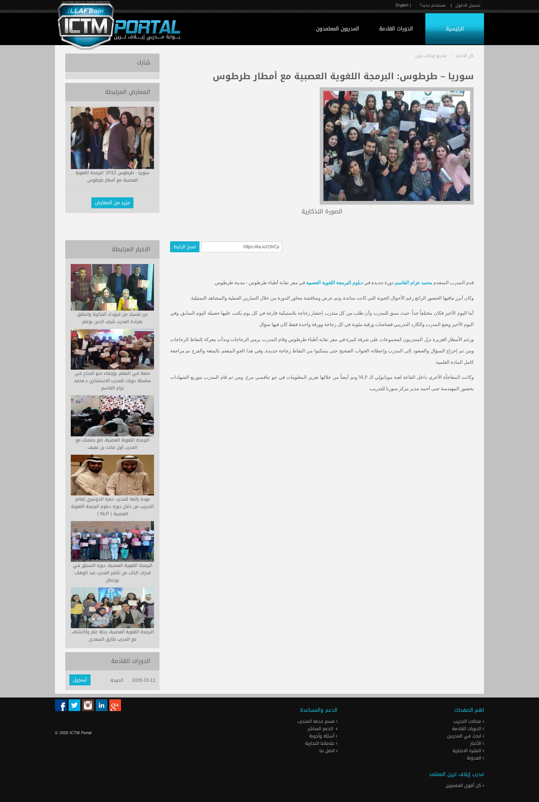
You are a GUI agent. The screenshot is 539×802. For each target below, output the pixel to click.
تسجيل (80, 679)
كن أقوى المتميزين (464, 785)
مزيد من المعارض (112, 202)
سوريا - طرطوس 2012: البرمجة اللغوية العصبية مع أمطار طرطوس (112, 176)
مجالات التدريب (468, 721)
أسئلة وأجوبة (322, 736)
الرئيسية (455, 29)
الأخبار (476, 743)
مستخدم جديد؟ (432, 5)
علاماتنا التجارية (320, 743)
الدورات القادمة (396, 29)
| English (403, 5)
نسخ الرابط (185, 246)
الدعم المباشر (320, 729)
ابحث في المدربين (465, 736)
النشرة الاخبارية (467, 751)
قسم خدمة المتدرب (316, 721)
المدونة (475, 758)
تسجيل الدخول (467, 5)
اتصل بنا (327, 751)
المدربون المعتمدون (337, 29)
